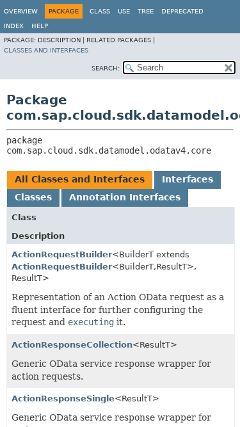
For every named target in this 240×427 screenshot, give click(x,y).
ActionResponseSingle (63, 398)
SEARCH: (106, 68)
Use (124, 11)
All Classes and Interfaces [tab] (80, 179)
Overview (21, 11)
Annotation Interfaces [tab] (124, 197)
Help (39, 25)
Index (14, 25)
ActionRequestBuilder (62, 254)
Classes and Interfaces (46, 50)
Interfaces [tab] (187, 179)
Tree (146, 11)
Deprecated (182, 11)
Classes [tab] (33, 197)
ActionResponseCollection (72, 345)
